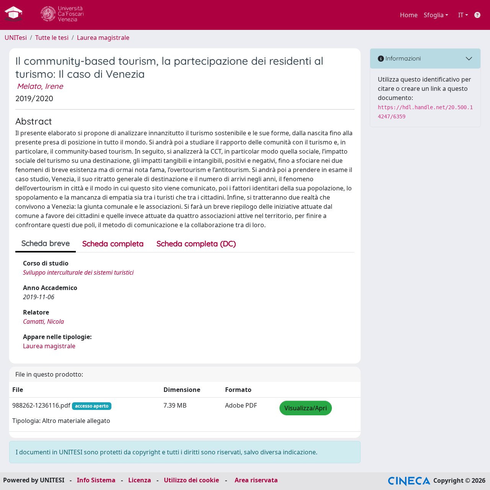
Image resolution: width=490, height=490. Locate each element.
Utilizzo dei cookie (191, 480)
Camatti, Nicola (43, 321)
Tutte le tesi (52, 37)
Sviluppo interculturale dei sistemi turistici (78, 272)
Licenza (139, 480)
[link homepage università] (62, 15)
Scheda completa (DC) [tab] (196, 243)
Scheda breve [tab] (45, 243)
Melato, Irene (40, 86)
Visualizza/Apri (305, 408)
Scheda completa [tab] (113, 243)
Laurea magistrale (103, 37)
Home (409, 15)
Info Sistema (96, 480)
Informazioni (402, 58)
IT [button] (461, 15)
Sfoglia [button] (434, 15)
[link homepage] (16, 15)
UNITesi (16, 37)
